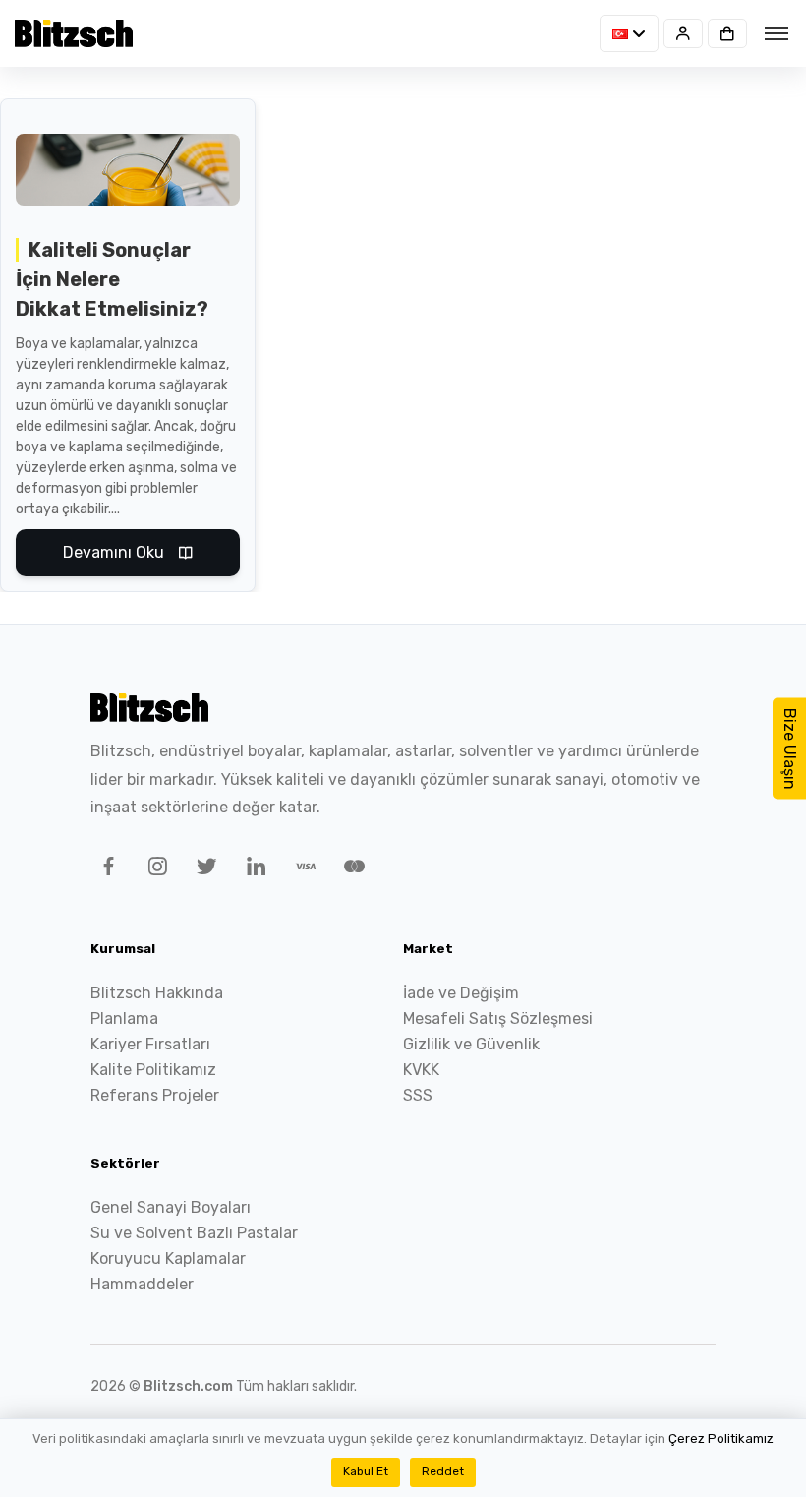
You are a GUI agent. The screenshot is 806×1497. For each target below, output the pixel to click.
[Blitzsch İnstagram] (154, 869)
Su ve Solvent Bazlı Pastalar (194, 1233)
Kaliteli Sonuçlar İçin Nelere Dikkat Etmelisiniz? (112, 279)
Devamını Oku (113, 552)
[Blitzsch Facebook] (105, 869)
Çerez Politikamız (721, 1438)
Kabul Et (365, 1471)
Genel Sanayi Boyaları (170, 1207)
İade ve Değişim (461, 993)
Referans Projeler (154, 1095)
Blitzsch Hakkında (156, 993)
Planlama (124, 1018)
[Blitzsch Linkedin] (252, 869)
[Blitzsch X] (203, 869)
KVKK (421, 1069)
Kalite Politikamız (153, 1069)
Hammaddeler (142, 1284)
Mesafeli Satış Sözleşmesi (498, 1018)
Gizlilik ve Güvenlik (471, 1044)
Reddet (443, 1471)
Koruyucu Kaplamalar (168, 1258)
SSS (417, 1095)
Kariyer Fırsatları (150, 1044)
